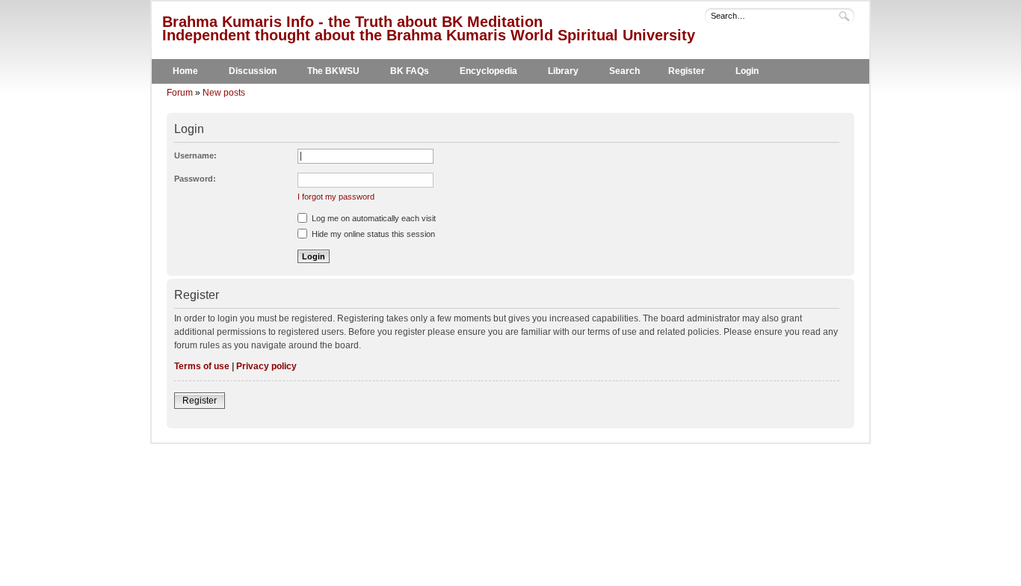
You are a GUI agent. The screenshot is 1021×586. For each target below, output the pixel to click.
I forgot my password (335, 196)
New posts (224, 92)
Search (624, 71)
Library (563, 71)
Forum (180, 92)
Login (747, 71)
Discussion (253, 71)
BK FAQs (409, 71)
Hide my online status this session (372, 233)
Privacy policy (266, 366)
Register (686, 71)
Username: (195, 155)
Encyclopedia (488, 71)
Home (185, 71)
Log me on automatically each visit (372, 218)
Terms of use (201, 366)
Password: (195, 178)
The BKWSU (333, 71)
